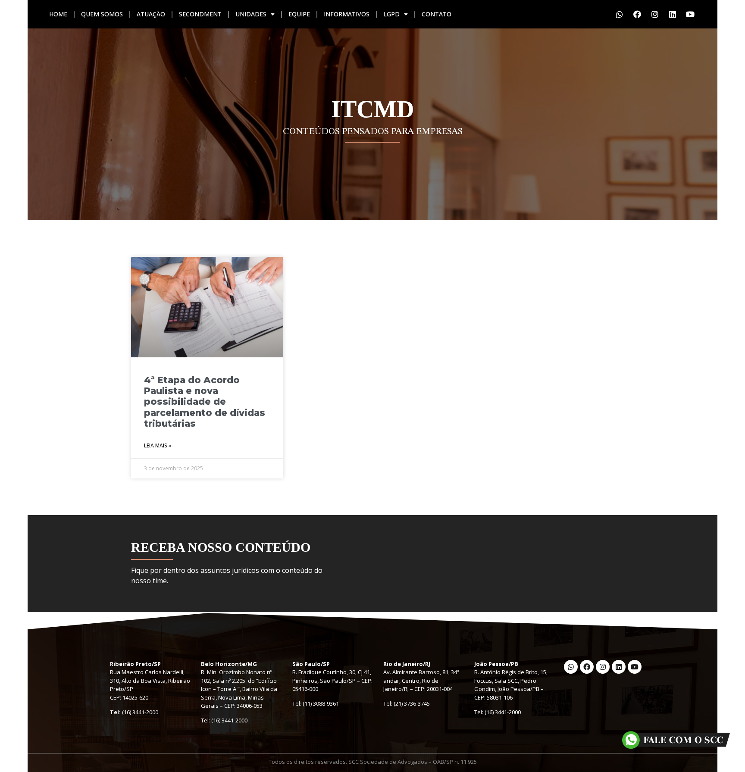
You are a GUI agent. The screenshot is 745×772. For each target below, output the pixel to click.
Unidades (250, 14)
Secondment (200, 14)
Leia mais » (157, 445)
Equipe (299, 14)
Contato (436, 14)
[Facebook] (637, 14)
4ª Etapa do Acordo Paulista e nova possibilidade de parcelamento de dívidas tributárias (204, 402)
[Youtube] (690, 14)
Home (58, 14)
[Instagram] (655, 14)
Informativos (346, 14)
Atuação (151, 14)
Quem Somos (102, 14)
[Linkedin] (672, 14)
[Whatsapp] (619, 14)
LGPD (391, 14)
